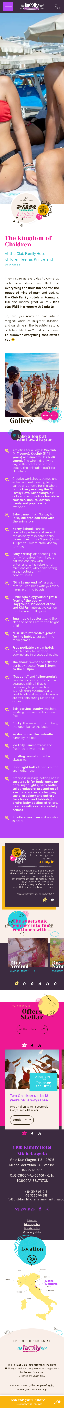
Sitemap (32, 1220)
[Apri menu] (8, 6)
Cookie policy (32, 1228)
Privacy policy (32, 1224)
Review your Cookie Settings (32, 1390)
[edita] (51, 1385)
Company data (32, 1232)
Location (32, 1249)
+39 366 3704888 (36, 1195)
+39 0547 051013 (36, 1191)
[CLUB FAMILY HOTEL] (32, 1348)
